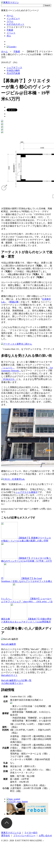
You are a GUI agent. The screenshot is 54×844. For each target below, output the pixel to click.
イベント (11, 33)
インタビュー (13, 18)
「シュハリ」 (7, 368)
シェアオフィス (14, 67)
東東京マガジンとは (11, 832)
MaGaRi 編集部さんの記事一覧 (16, 680)
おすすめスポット (15, 24)
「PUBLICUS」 (8, 379)
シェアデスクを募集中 (27, 492)
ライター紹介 (31, 832)
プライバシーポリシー (24, 835)
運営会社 (5, 835)
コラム (10, 21)
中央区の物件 (13, 70)
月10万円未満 (13, 73)
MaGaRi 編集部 (8, 644)
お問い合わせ (45, 835)
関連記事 (14, 302)
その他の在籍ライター (12, 683)
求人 (9, 36)
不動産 (10, 30)
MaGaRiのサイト (9, 675)
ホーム (10, 15)
